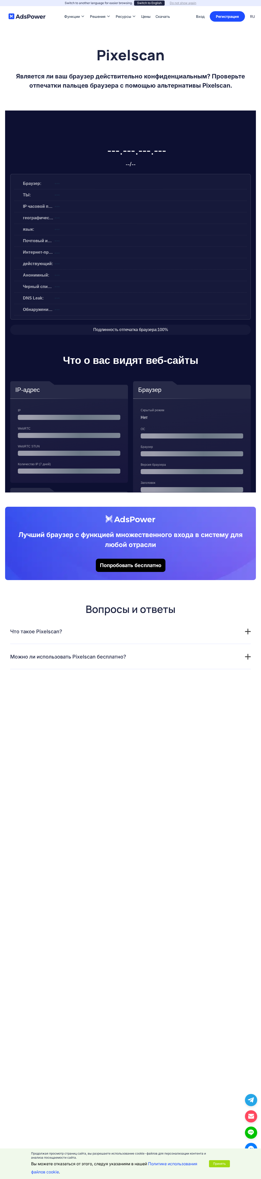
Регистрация (227, 16)
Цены (145, 9)
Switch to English (149, 3)
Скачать (162, 9)
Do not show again (183, 3)
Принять (219, 1164)
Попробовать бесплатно (130, 565)
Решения (98, 9)
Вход (200, 16)
